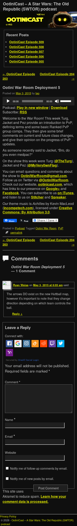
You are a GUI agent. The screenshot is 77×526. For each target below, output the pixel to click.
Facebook (11, 192)
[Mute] (57, 101)
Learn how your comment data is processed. (34, 499)
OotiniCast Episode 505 (26, 61)
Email (10, 436)
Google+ (53, 188)
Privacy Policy (8, 516)
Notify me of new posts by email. (32, 478)
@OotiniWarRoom (53, 179)
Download (59, 107)
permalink (16, 232)
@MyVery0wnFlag (42, 165)
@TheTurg (63, 160)
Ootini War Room (46, 228)
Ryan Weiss (20, 285)
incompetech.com (18, 207)
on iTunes (66, 192)
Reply (17, 314)
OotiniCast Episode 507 (26, 51)
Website (10, 452)
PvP (60, 228)
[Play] (8, 101)
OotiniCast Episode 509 (26, 42)
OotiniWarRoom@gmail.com (44, 175)
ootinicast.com (50, 184)
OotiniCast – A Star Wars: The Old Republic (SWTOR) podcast (36, 6)
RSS (23, 112)
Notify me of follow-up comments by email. (38, 468)
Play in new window (32, 107)
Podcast (20, 228)
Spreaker (58, 197)
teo (37, 93)
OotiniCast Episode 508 (26, 47)
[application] (38, 101)
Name (10, 420)
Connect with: (14, 336)
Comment (12, 382)
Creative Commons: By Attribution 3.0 (37, 210)
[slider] (66, 101)
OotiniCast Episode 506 (26, 56)
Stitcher (37, 197)
